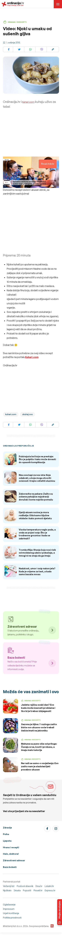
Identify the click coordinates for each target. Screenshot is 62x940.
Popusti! (27, 890)
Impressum (8, 909)
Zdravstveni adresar (14, 860)
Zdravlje (7, 827)
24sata (17, 890)
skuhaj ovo (27, 414)
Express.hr (50, 890)
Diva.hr (39, 886)
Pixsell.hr (38, 890)
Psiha (6, 834)
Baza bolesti (10, 867)
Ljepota (7, 841)
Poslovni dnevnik (25, 886)
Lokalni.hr (49, 886)
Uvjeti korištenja (11, 913)
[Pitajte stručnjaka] (59, 912)
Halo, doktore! (11, 854)
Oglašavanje (9, 904)
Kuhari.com (28, 101)
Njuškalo (7, 890)
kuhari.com (10, 414)
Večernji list (8, 886)
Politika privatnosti (12, 917)
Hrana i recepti (11, 847)
